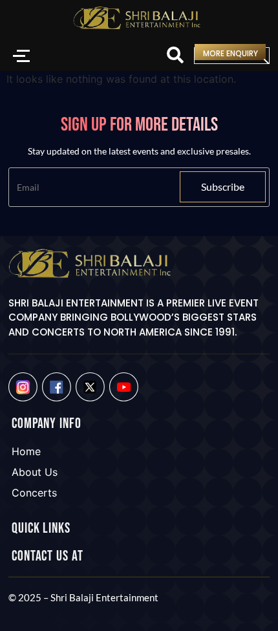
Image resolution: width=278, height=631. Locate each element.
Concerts (34, 492)
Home (26, 451)
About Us (35, 471)
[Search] (175, 56)
